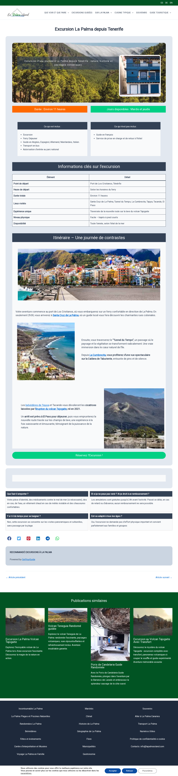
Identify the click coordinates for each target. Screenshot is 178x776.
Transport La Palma (147, 724)
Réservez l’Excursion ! (89, 455)
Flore (89, 739)
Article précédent (15, 577)
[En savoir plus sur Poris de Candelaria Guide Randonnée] (110, 634)
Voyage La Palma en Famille (30, 754)
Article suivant (164, 577)
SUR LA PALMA (102, 12)
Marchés (89, 708)
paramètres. (26, 773)
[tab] (47, 501)
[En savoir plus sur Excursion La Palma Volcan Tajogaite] (25, 621)
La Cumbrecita (98, 354)
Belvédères (30, 731)
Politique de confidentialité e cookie (147, 739)
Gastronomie (89, 754)
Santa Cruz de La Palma (66, 315)
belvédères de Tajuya (37, 405)
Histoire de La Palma (89, 724)
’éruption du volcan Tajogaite (51, 408)
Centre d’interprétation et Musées (30, 746)
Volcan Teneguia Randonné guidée (64, 627)
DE (166, 3)
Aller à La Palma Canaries (147, 716)
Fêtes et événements (30, 739)
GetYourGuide (28, 559)
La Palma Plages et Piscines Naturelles (30, 716)
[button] (67, 12)
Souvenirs (147, 708)
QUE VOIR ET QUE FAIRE (55, 12)
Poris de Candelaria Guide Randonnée (106, 666)
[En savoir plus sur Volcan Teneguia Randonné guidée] (67, 615)
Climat (89, 716)
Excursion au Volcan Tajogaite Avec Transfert (151, 640)
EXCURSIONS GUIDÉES (82, 12)
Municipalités (89, 746)
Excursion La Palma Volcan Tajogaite (22, 640)
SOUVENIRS (141, 12)
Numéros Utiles (147, 731)
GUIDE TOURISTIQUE (159, 12)
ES (162, 3)
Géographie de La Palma (89, 731)
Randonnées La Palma (30, 724)
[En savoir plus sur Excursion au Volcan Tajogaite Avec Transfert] (152, 621)
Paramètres (147, 770)
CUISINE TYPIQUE (123, 12)
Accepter (113, 770)
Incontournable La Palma (31, 708)
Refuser (129, 770)
